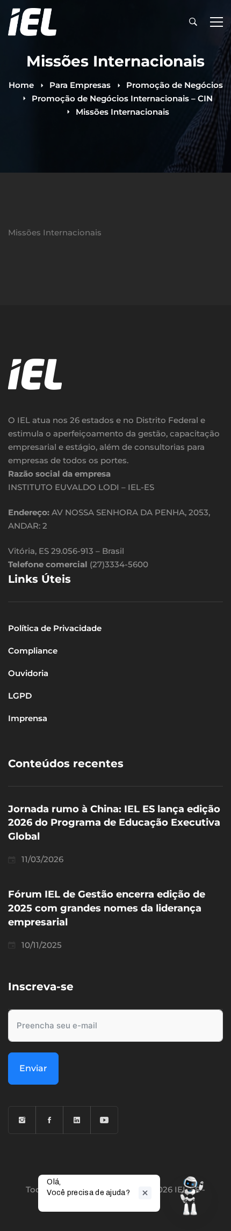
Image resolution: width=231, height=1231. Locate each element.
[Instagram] (22, 1120)
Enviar (33, 1068)
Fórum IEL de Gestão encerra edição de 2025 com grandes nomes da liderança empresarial (106, 908)
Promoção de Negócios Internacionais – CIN (122, 98)
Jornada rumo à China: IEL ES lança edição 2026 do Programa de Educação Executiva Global (114, 823)
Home (21, 85)
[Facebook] (49, 1120)
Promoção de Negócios (174, 85)
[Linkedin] (76, 1120)
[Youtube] (104, 1120)
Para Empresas (80, 85)
